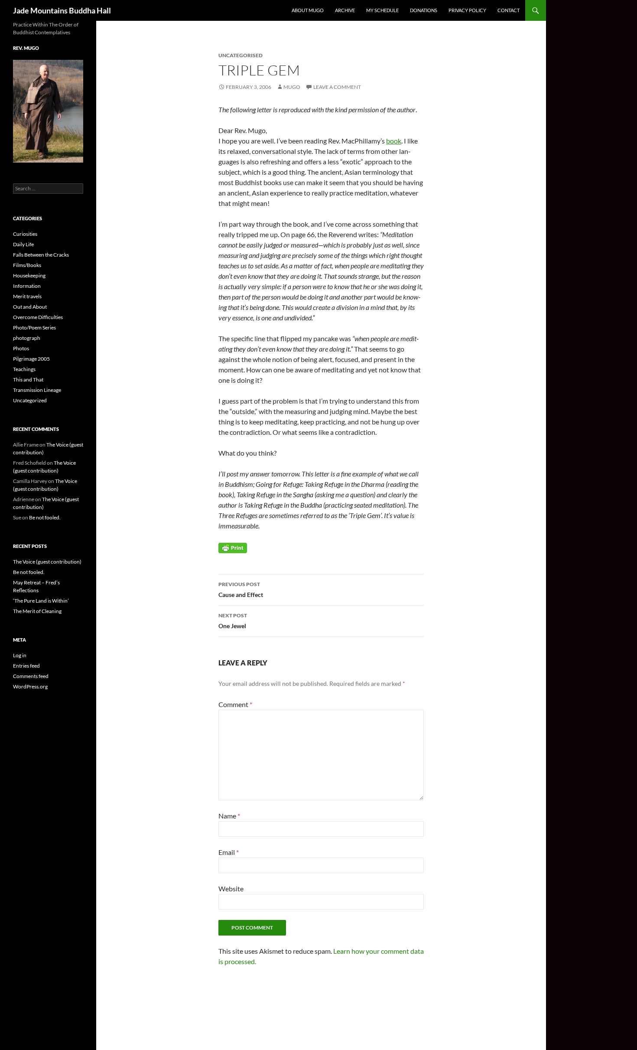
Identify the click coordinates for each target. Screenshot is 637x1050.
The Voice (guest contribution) (47, 561)
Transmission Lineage (37, 390)
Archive (345, 10)
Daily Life (23, 244)
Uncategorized (30, 400)
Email (228, 852)
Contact (508, 10)
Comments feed (31, 676)
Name (229, 816)
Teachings (24, 369)
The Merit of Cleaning (37, 611)
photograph (26, 338)
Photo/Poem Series (34, 327)
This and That (28, 379)
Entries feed (26, 665)
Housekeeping (29, 275)
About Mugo (308, 10)
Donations (423, 10)
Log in (19, 655)
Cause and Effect (240, 589)
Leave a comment (337, 87)
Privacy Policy (467, 10)
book (393, 141)
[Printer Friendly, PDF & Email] (232, 547)
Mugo (291, 87)
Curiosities (25, 234)
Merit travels (27, 296)
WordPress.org (30, 686)
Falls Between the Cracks (41, 254)
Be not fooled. (45, 517)
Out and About (30, 306)
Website (231, 888)
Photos (21, 348)
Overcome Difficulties (38, 317)
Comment (235, 704)
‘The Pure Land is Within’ (41, 600)
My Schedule (382, 10)
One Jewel (232, 620)
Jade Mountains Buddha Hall (62, 10)
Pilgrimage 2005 (31, 358)
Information (27, 286)
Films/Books (27, 265)
